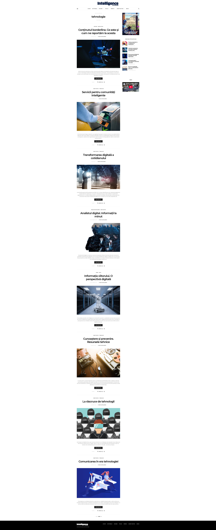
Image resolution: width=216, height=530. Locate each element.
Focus (106, 8)
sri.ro (127, 8)
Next (99, 516)
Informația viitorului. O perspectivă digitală (98, 277)
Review (112, 8)
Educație (95, 26)
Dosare (100, 8)
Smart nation (120, 8)
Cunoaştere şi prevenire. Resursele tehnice (98, 340)
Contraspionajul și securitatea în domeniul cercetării (133, 61)
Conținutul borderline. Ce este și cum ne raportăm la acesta (98, 31)
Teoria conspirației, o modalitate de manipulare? (133, 43)
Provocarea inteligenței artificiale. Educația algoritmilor (133, 55)
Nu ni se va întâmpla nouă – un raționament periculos (133, 67)
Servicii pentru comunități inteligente (98, 93)
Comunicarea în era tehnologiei (98, 461)
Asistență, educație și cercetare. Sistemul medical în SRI (133, 49)
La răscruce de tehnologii (98, 401)
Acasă (89, 8)
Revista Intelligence (102, 36)
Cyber (97, 272)
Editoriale (94, 8)
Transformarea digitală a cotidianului (98, 156)
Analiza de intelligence (95, 209)
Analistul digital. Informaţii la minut (98, 215)
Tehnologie (101, 88)
